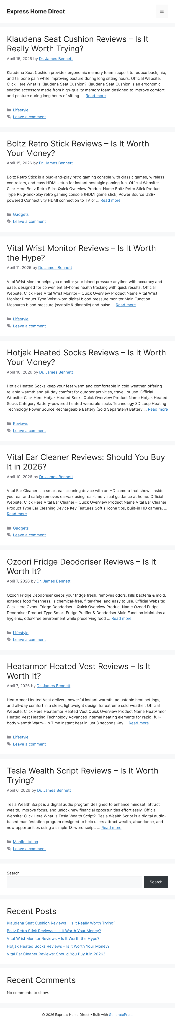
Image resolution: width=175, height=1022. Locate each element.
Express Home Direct (36, 11)
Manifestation (25, 841)
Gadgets (21, 214)
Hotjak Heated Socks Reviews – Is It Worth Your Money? (58, 946)
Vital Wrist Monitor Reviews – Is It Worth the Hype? (53, 938)
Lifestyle (20, 110)
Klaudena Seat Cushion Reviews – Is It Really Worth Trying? (78, 43)
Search (13, 873)
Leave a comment (29, 117)
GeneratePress (121, 1014)
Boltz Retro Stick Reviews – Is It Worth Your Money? (54, 931)
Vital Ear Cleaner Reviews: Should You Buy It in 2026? (56, 954)
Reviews (20, 423)
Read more (96, 95)
